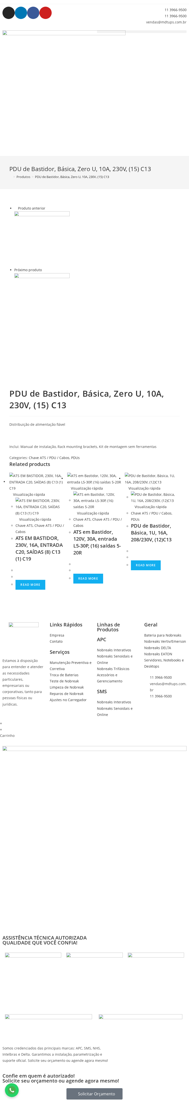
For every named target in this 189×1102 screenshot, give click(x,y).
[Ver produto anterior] (15, 208)
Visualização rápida (28, 494)
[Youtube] (45, 13)
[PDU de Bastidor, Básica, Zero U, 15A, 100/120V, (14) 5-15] (42, 238)
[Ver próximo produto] (44, 269)
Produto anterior (31, 208)
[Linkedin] (21, 13)
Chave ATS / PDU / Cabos (49, 457)
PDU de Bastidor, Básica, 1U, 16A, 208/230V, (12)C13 (151, 532)
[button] (142, 31)
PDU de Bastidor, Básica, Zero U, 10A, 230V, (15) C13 (72, 177)
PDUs (75, 457)
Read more (30, 585)
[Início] (10, 177)
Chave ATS (24, 525)
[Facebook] (33, 13)
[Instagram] (8, 13)
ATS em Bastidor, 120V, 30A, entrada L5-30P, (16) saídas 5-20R (97, 542)
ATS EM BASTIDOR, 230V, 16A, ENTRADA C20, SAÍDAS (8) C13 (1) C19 (39, 548)
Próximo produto (28, 269)
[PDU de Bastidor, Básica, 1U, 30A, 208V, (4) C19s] (42, 300)
